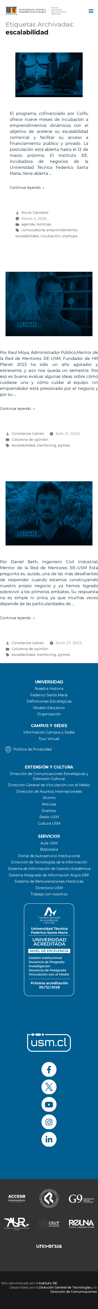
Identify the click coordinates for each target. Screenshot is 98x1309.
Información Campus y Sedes (49, 732)
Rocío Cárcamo (34, 212)
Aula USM (49, 843)
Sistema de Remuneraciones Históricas (49, 881)
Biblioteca (49, 849)
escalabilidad (27, 236)
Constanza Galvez (28, 433)
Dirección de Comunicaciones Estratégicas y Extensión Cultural (49, 776)
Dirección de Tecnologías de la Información (49, 862)
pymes (64, 445)
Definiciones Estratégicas (49, 701)
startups (70, 236)
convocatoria (33, 230)
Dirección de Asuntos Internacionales (49, 791)
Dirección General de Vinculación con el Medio (49, 785)
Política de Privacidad (32, 749)
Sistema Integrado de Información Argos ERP (49, 875)
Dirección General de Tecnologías (65, 1287)
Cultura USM (49, 823)
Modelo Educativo (49, 708)
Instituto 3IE (48, 1283)
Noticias (43, 224)
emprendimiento (61, 230)
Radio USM (49, 817)
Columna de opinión (30, 439)
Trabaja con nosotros (49, 894)
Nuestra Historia (49, 688)
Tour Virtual (49, 739)
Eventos (49, 810)
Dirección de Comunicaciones (74, 1292)
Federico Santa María (49, 695)
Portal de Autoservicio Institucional (49, 856)
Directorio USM (49, 888)
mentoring (46, 445)
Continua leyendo (27, 187)
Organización (49, 714)
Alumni (49, 797)
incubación (50, 236)
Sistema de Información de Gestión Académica (49, 868)
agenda (28, 224)
